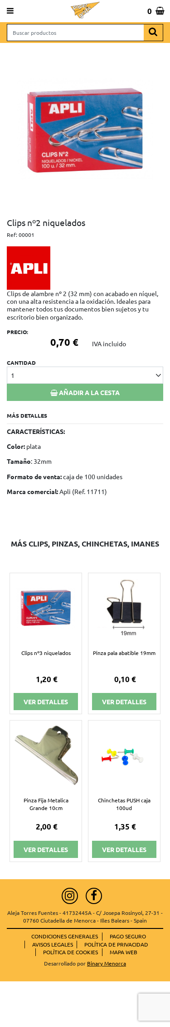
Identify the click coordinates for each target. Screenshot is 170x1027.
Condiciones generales (64, 936)
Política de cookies (70, 952)
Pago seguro (128, 936)
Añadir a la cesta (89, 392)
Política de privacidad (116, 944)
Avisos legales (52, 944)
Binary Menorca (106, 963)
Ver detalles (46, 701)
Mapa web (123, 952)
